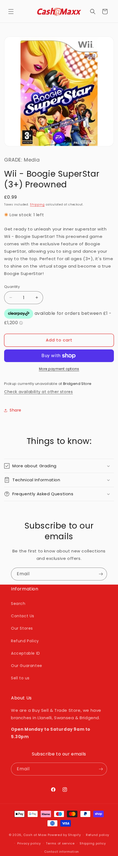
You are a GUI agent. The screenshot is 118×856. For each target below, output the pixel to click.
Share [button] (15, 410)
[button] (11, 11)
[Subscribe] (101, 574)
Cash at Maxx (35, 835)
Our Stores (22, 628)
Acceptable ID (25, 653)
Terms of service (60, 843)
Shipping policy (93, 843)
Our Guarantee (26, 665)
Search (18, 603)
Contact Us (22, 616)
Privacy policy (29, 843)
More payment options (59, 368)
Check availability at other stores (38, 391)
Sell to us (20, 678)
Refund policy (97, 835)
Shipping (37, 204)
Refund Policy (25, 641)
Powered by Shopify (64, 835)
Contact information (61, 851)
